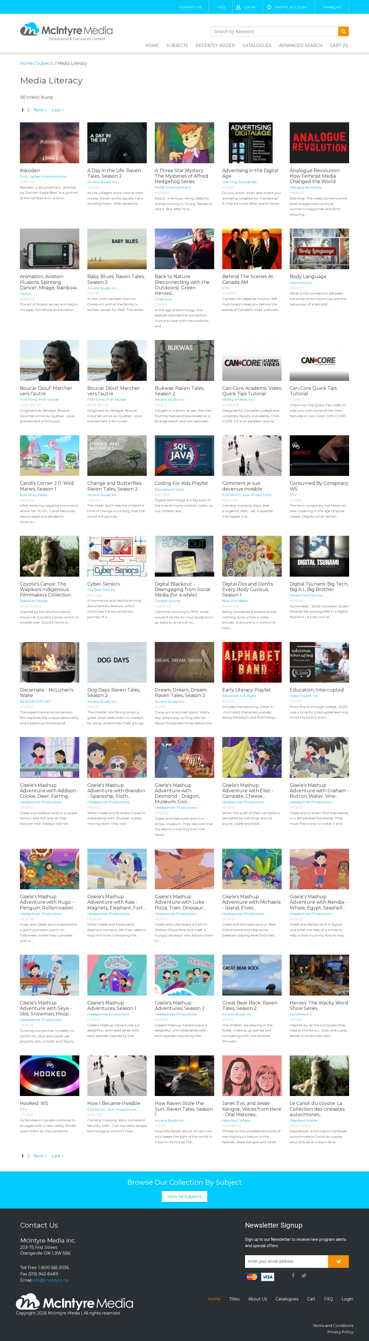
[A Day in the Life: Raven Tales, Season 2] (117, 142)
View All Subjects (184, 1196)
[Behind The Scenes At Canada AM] (252, 249)
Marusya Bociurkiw (306, 187)
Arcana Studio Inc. (102, 182)
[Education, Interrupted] (319, 662)
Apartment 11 (301, 1014)
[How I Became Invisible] (117, 1075)
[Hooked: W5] (49, 1075)
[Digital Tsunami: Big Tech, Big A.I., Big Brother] (319, 556)
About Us (257, 1299)
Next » (40, 110)
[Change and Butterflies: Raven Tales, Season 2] (117, 455)
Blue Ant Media (235, 601)
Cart (311, 1299)
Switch (25, 293)
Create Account (291, 7)
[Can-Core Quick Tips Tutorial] (319, 360)
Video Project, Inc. (304, 696)
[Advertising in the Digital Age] (252, 142)
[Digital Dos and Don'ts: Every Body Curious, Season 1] (252, 556)
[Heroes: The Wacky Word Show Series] (319, 975)
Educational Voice (169, 489)
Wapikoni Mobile (34, 601)
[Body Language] (319, 249)
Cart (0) (339, 45)
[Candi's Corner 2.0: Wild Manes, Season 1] (49, 455)
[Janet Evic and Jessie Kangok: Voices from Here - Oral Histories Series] (252, 1075)
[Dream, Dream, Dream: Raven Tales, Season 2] (184, 662)
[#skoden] (49, 142)
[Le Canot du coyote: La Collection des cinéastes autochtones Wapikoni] (319, 1075)
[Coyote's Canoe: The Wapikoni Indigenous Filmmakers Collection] (49, 556)
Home (152, 45)
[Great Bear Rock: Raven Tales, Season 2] (252, 975)
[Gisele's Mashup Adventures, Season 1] (117, 975)
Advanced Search (301, 45)
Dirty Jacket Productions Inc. (44, 176)
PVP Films (28, 399)
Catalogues (257, 45)
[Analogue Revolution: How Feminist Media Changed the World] (319, 142)
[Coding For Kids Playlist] (184, 455)
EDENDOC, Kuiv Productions (246, 495)
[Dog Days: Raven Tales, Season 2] (117, 662)
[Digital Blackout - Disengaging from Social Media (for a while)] (184, 556)
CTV (225, 288)
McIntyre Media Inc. (238, 399)
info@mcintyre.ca (50, 1280)
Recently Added (215, 45)
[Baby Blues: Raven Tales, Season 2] (117, 249)
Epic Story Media (34, 495)
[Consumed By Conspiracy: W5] (319, 455)
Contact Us (190, 7)
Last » (58, 110)
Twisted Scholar (168, 601)
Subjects (177, 45)
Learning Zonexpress (239, 182)
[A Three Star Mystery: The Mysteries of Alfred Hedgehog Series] (184, 142)
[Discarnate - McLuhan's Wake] (49, 662)
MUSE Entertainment (173, 187)
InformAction (301, 282)
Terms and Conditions (333, 1325)
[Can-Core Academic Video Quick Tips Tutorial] (252, 360)
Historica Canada (236, 1120)
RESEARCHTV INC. (36, 701)
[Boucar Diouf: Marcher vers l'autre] (49, 360)
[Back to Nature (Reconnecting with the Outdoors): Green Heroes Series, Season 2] (184, 249)
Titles (234, 1299)
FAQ (221, 7)
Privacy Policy (340, 1331)
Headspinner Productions (41, 802)
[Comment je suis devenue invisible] (252, 455)
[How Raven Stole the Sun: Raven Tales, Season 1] (184, 1075)
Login (249, 7)
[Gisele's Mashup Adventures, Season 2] (184, 975)
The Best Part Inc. (101, 590)
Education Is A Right (239, 696)
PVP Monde (49, 399)
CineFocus (163, 299)
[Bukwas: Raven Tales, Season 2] (184, 360)
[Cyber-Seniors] (117, 556)
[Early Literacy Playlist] (252, 662)
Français (332, 7)
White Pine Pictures (306, 595)
